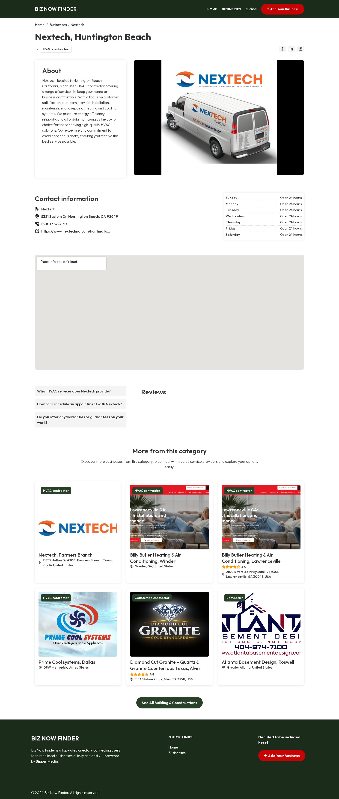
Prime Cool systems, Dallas (67, 662)
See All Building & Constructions (169, 702)
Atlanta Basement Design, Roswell (258, 662)
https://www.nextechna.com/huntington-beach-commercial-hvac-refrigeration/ (75, 231)
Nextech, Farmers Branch (65, 555)
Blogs (251, 9)
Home (212, 9)
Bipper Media (47, 761)
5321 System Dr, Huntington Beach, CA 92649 (79, 216)
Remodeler (234, 598)
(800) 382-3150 (54, 223)
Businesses (231, 9)
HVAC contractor (55, 49)
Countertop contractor (152, 598)
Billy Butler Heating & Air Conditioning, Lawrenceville (251, 558)
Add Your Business (284, 9)
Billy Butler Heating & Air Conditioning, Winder (155, 558)
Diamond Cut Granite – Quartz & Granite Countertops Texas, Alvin (165, 665)
